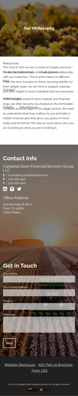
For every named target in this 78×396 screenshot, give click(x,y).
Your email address (29, 287)
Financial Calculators (18, 72)
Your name (24, 273)
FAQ (6, 81)
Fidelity (8, 107)
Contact (9, 89)
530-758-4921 (17, 179)
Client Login (12, 98)
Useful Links (49, 72)
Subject (21, 301)
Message (22, 314)
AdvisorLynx (29, 107)
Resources (11, 63)
